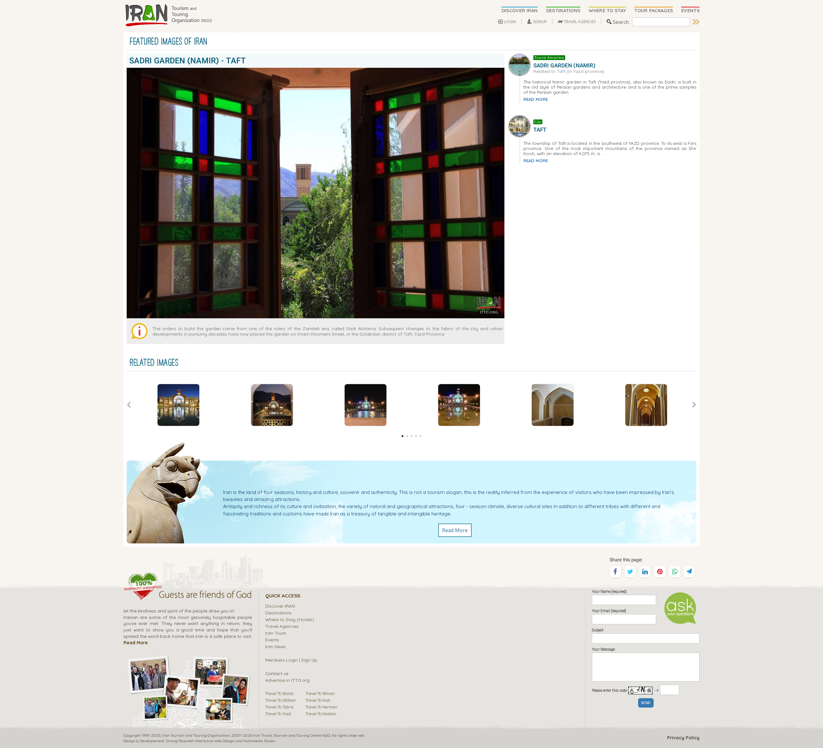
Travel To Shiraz (279, 693)
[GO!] (696, 21)
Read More (455, 530)
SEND (646, 703)
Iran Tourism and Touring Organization (196, 735)
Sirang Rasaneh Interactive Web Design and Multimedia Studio (220, 740)
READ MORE (535, 99)
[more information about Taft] (520, 125)
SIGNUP (540, 21)
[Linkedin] (645, 571)
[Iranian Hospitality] (187, 595)
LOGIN (510, 21)
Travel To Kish (317, 700)
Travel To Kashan (320, 713)
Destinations (278, 612)
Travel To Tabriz (279, 706)
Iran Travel (262, 735)
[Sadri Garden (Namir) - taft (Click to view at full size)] (178, 405)
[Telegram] (689, 571)
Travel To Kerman (321, 706)
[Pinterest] (659, 571)
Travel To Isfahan (280, 700)
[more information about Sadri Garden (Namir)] (520, 64)
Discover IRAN (280, 606)
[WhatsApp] (674, 571)
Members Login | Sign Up (291, 660)
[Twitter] (630, 571)
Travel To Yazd (278, 713)
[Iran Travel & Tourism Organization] (168, 15)
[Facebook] (615, 571)
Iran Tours (275, 633)
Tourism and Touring (291, 735)
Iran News (275, 646)
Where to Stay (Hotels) (289, 619)
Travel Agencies (282, 626)
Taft (561, 71)
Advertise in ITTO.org (287, 680)
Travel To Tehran (320, 693)
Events (272, 639)
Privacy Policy (683, 738)
